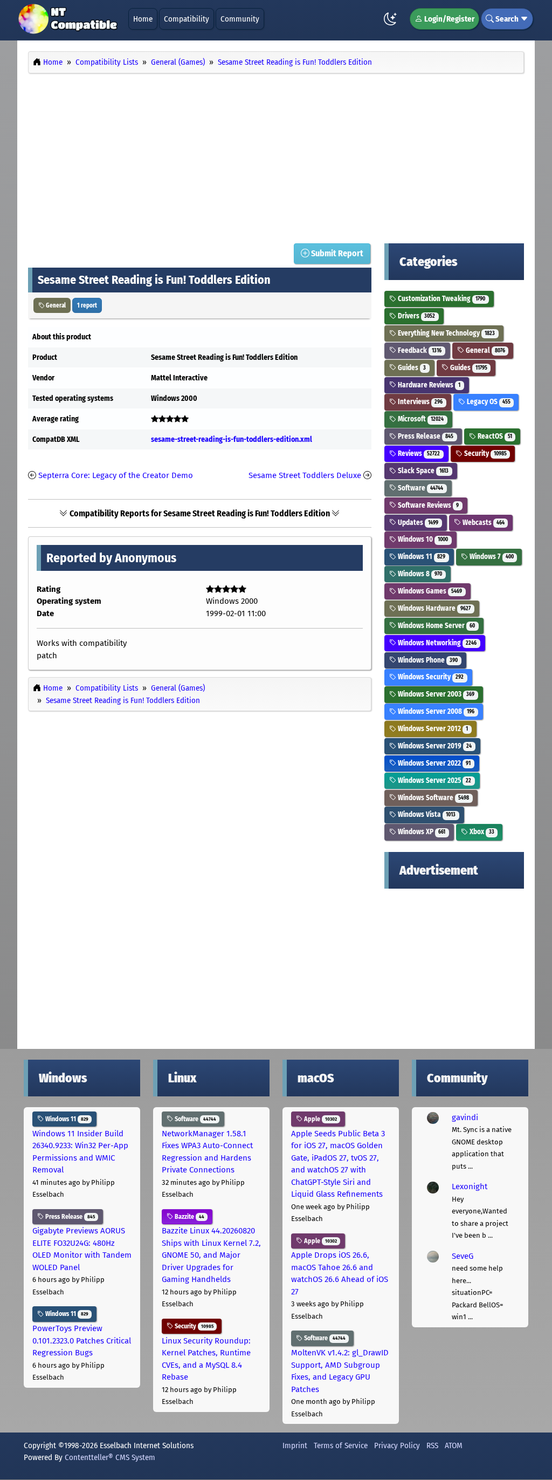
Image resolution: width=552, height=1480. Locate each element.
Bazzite (188, 1216)
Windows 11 (420, 557)
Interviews (419, 402)
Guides (411, 368)
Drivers (415, 316)
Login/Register (448, 19)
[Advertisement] (276, 155)
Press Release (424, 436)
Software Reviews (427, 505)
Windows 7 (491, 557)
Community (239, 19)
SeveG (462, 1256)
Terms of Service (341, 1445)
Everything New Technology (445, 333)
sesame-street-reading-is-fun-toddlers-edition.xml (231, 439)
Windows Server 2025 (433, 780)
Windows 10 (422, 539)
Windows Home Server (435, 626)
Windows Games (429, 591)
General (55, 305)
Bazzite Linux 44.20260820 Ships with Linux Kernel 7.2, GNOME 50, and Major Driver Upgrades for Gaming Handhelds (211, 1255)
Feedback (418, 350)
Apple (319, 1119)
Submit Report (336, 253)
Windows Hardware (433, 608)
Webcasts (483, 523)
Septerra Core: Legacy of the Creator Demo (115, 475)
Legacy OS (487, 402)
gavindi (465, 1117)
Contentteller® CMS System (110, 1457)
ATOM (454, 1445)
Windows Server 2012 (432, 729)
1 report (87, 305)
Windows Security (430, 677)
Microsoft (420, 419)
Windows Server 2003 (435, 694)
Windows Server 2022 (433, 763)
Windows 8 (419, 574)
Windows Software (432, 798)
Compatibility (186, 19)
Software (419, 488)
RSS (432, 1445)
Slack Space (422, 471)
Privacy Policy (397, 1445)
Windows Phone (427, 660)
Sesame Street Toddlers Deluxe (305, 475)
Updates (417, 523)
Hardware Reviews (428, 385)
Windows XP (420, 832)
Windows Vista (426, 814)
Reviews (418, 453)
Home (143, 19)
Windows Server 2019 (434, 746)
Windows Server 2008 (435, 711)
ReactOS (494, 436)
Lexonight (469, 1186)
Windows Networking (436, 643)
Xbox (481, 832)
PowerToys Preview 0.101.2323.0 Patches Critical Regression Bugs (81, 1341)
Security (485, 453)
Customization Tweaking (440, 299)
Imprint (294, 1445)
